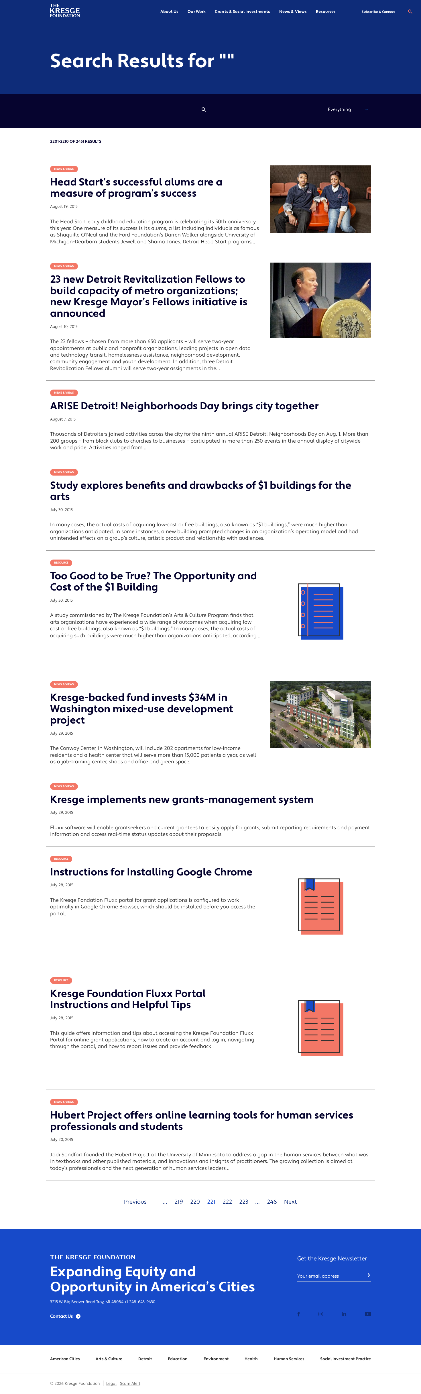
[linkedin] (344, 1314)
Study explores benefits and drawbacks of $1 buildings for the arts (200, 491)
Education (178, 1359)
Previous (135, 1202)
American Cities (65, 1359)
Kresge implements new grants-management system (182, 799)
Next (290, 1202)
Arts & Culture (109, 1359)
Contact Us (61, 1316)
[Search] (410, 11)
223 (243, 1202)
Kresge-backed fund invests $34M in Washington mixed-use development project (141, 709)
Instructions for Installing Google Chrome (151, 872)
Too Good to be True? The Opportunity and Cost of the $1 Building (153, 582)
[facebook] (298, 1314)
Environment (216, 1359)
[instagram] (320, 1314)
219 (178, 1202)
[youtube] (368, 1314)
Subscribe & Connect (378, 12)
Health (251, 1359)
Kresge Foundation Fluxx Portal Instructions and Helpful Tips (128, 999)
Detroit (145, 1359)
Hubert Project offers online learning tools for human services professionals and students (201, 1121)
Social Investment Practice (345, 1359)
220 (195, 1202)
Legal (111, 1383)
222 (227, 1202)
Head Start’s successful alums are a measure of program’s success (136, 188)
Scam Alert (130, 1383)
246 (272, 1202)
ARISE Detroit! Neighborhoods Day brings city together (184, 406)
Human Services (289, 1359)
